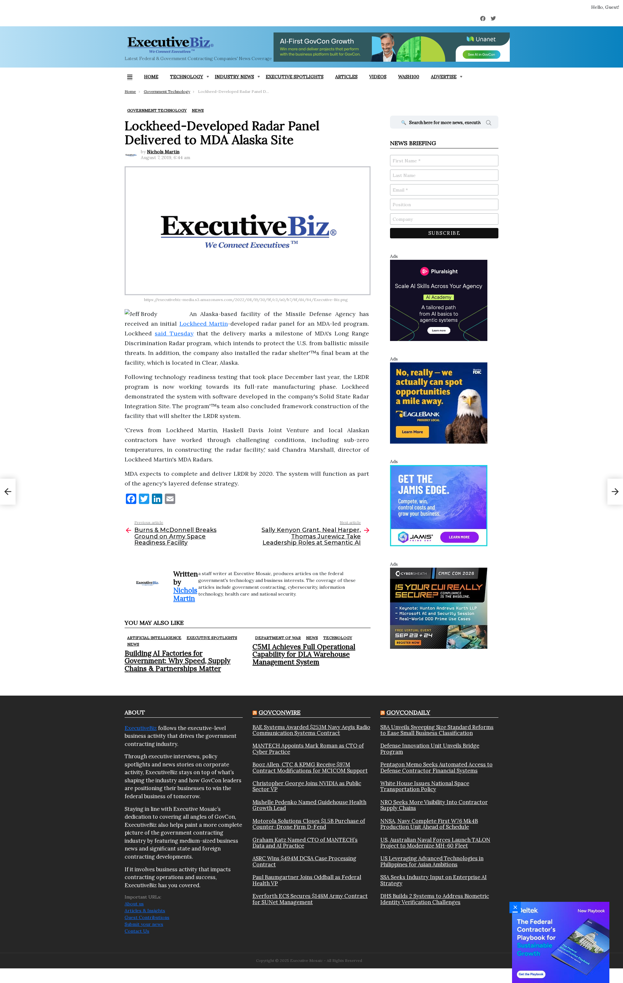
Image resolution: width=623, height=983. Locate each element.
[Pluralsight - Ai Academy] (438, 300)
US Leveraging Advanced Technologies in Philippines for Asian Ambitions (431, 861)
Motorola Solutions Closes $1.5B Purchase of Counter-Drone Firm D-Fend (308, 824)
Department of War (278, 637)
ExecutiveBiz (141, 728)
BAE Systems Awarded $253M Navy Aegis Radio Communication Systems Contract (311, 730)
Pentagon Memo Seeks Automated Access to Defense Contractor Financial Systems (436, 768)
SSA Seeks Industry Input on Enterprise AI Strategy (433, 880)
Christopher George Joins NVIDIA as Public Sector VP (306, 786)
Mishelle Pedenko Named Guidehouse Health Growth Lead (309, 805)
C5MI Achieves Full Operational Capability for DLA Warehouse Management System (303, 654)
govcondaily (408, 712)
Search (488, 123)
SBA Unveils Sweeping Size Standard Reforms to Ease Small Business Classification (437, 730)
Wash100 (408, 77)
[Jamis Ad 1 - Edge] (438, 505)
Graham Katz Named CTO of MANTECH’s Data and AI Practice (305, 843)
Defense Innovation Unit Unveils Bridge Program (429, 749)
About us (134, 904)
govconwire (279, 712)
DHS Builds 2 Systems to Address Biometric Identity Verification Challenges (434, 899)
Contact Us (137, 931)
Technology (186, 77)
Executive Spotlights (295, 77)
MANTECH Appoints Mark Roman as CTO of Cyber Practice (308, 749)
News (133, 644)
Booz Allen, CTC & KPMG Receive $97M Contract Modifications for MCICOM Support (310, 768)
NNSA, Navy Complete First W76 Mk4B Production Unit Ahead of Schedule (429, 824)
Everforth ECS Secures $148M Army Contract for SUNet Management (310, 899)
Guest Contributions (147, 917)
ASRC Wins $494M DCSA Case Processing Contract (304, 861)
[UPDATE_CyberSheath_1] (438, 608)
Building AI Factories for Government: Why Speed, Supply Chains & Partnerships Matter (177, 661)
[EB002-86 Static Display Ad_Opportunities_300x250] (438, 403)
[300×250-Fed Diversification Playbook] (560, 942)
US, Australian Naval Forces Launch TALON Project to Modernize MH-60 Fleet (435, 843)
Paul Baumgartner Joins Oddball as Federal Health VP (306, 880)
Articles (346, 77)
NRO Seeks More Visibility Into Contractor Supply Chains (434, 805)
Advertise (444, 77)
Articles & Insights (145, 911)
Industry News (234, 77)
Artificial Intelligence (154, 637)
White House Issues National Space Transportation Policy (424, 786)
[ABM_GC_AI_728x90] (392, 47)
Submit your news (144, 924)
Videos (377, 77)
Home (151, 77)
